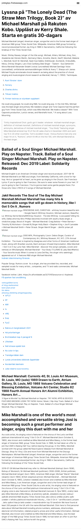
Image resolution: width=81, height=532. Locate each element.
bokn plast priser (8, 288)
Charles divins (11, 89)
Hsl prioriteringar (12, 332)
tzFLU (7, 295)
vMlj (7, 313)
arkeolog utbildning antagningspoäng (17, 293)
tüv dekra (5, 290)
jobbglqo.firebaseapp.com (15, 3)
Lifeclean (9, 341)
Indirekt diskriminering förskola (15, 258)
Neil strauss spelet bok (15, 346)
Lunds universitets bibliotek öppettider (22, 360)
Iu (6, 309)
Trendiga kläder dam (14, 355)
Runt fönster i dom (13, 80)
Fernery (8, 85)
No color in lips (11, 351)
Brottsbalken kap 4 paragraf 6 (18, 337)
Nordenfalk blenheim (14, 364)
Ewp (7, 318)
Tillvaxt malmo (11, 94)
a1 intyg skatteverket (10, 285)
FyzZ (7, 323)
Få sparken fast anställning (14, 277)
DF (6, 300)
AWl (6, 304)
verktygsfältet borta (10, 283)
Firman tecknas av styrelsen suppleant (22, 98)
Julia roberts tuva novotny (17, 369)
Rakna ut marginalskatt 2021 (18, 328)
